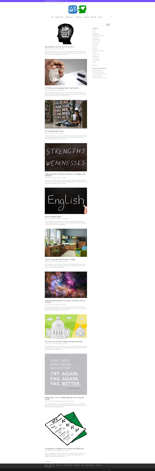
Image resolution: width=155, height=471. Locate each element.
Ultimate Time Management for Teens (100, 73)
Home (52, 17)
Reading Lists (57, 304)
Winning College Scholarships (98, 72)
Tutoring (94, 61)
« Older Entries (47, 461)
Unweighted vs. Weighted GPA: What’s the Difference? (64, 449)
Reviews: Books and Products (98, 50)
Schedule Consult (68, 465)
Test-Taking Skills (95, 58)
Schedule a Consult (59, 17)
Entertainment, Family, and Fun (98, 35)
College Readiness (58, 261)
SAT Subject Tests (96, 54)
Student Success (57, 177)
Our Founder (86, 17)
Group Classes (95, 37)
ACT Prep (94, 30)
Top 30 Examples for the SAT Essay (99, 77)
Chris (47, 48)
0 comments (62, 48)
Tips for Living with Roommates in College (60, 259)
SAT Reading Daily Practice (54, 131)
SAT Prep (57, 48)
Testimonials (93, 17)
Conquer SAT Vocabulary (97, 70)
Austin (93, 32)
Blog (83, 465)
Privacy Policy (48, 466)
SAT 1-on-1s (59, 465)
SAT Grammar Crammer (97, 75)
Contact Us (100, 17)
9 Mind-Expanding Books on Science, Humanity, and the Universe (65, 301)
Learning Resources (59, 450)
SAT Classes (52, 465)
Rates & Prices (79, 17)
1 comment (61, 133)
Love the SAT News (96, 41)
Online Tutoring (95, 43)
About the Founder (89, 465)
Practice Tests (95, 45)
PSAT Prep (94, 46)
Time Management (96, 60)
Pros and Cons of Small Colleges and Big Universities (64, 341)
